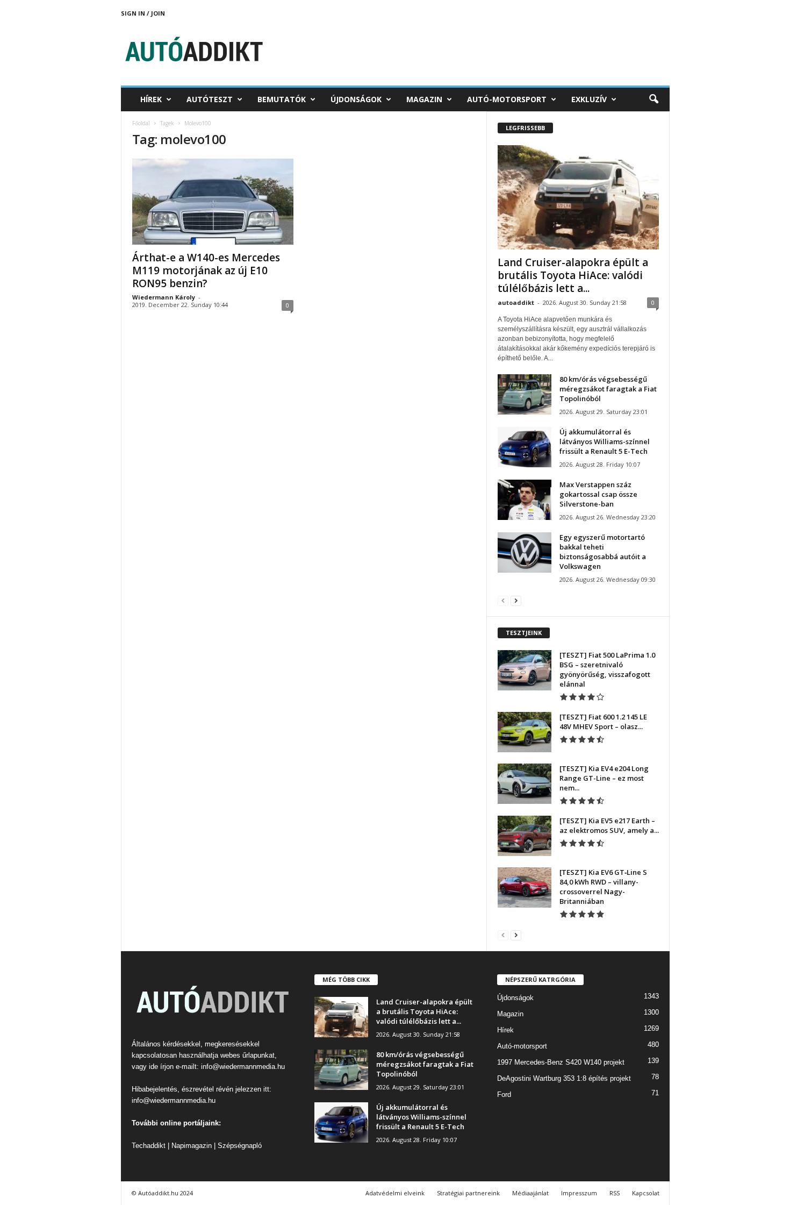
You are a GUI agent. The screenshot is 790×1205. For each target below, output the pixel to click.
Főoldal (141, 123)
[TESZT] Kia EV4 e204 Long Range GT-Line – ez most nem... (604, 778)
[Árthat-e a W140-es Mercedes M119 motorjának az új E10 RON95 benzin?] (212, 202)
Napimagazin (191, 1146)
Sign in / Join (143, 13)
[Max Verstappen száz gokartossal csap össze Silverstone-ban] (524, 500)
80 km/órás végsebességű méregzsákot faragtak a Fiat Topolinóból (608, 388)
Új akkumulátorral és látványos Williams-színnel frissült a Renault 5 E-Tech (604, 441)
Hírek (151, 99)
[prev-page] (503, 600)
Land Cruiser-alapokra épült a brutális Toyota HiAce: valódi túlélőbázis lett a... (573, 275)
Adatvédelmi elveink (395, 1193)
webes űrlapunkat (247, 1055)
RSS (614, 1193)
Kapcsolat (645, 1193)
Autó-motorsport (507, 99)
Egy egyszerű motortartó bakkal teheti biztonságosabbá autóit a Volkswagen (602, 551)
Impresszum (579, 1193)
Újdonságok (356, 99)
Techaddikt (149, 1146)
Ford (504, 1094)
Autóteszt (209, 99)
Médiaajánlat (530, 1193)
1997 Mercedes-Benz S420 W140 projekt (560, 1062)
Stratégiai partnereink (468, 1193)
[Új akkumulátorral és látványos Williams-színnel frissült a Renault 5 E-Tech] (524, 447)
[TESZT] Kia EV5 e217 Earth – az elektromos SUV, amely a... (609, 825)
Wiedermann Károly (163, 297)
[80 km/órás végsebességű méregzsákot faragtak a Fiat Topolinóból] (524, 394)
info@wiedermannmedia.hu (243, 1067)
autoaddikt (516, 302)
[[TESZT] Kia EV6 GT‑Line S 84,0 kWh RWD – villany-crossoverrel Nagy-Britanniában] (524, 887)
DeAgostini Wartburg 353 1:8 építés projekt (564, 1078)
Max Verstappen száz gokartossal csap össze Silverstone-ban (598, 494)
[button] (653, 99)
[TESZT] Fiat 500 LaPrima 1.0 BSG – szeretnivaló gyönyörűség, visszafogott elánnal (607, 669)
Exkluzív (589, 99)
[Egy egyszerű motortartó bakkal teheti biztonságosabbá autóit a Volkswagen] (524, 552)
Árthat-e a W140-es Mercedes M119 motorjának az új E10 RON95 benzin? (206, 270)
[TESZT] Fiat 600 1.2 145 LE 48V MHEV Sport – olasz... (603, 721)
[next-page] (516, 600)
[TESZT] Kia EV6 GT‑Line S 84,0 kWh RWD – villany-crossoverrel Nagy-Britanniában (603, 886)
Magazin (424, 99)
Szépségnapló (240, 1146)
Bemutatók (281, 99)
